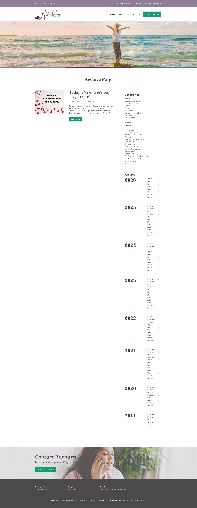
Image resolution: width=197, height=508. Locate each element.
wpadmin (91, 101)
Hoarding (128, 120)
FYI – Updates (130, 110)
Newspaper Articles (132, 132)
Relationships (130, 142)
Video (127, 163)
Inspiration (129, 125)
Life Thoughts (130, 127)
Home (112, 14)
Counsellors (129, 108)
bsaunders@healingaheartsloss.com (147, 3)
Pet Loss (128, 137)
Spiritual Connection (132, 149)
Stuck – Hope (130, 151)
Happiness (129, 115)
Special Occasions (131, 146)
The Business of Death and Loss (136, 156)
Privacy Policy (102, 500)
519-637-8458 (122, 3)
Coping (127, 106)
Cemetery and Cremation (134, 101)
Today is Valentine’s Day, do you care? (90, 94)
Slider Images (130, 144)
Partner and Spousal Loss (134, 134)
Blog (139, 14)
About (121, 14)
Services (130, 14)
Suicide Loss (129, 154)
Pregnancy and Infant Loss (134, 139)
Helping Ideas (130, 118)
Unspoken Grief (130, 161)
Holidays (128, 122)
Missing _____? (130, 130)
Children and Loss (131, 103)
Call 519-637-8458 (45, 469)
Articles (127, 98)
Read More (75, 119)
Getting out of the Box (133, 113)
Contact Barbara (152, 14)
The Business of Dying (133, 158)
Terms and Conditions (117, 500)
